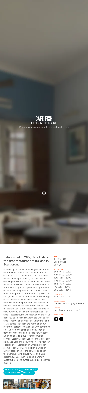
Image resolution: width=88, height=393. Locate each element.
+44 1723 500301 (62, 296)
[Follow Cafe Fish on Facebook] (61, 319)
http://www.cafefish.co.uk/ (67, 310)
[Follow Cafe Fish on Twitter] (56, 319)
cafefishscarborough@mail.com (69, 303)
